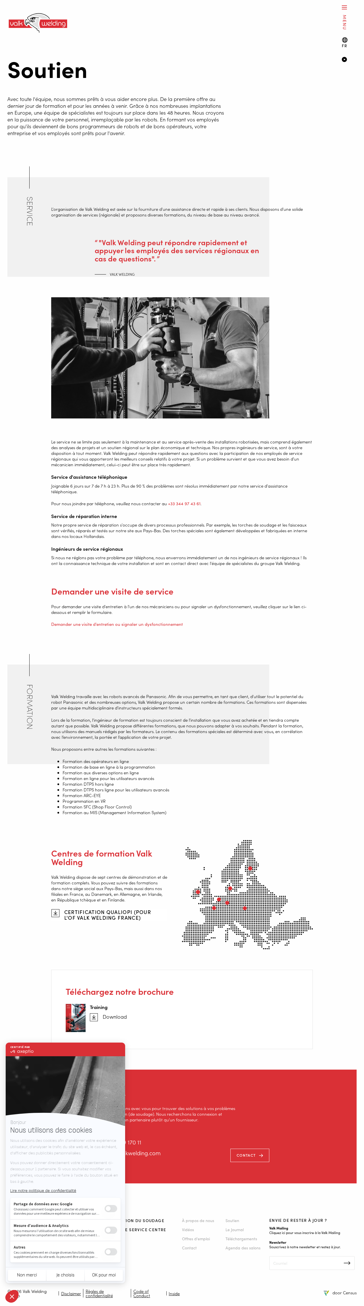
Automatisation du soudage (129, 1220)
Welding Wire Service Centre (130, 1229)
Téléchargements (241, 1238)
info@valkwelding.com (132, 1153)
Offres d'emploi (196, 1238)
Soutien (232, 1220)
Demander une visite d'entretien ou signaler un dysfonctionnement (117, 624)
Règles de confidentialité (99, 1293)
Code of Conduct (141, 1293)
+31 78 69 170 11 (121, 1142)
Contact (246, 1155)
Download (115, 1016)
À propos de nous (198, 1220)
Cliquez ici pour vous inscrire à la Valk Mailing (304, 1232)
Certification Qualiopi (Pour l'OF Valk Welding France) (107, 915)
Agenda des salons (243, 1248)
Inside (174, 1293)
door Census (344, 1292)
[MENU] (344, 7)
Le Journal (235, 1229)
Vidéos (188, 1229)
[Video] (349, 60)
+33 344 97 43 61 (184, 503)
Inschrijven (347, 1263)
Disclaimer (71, 1293)
